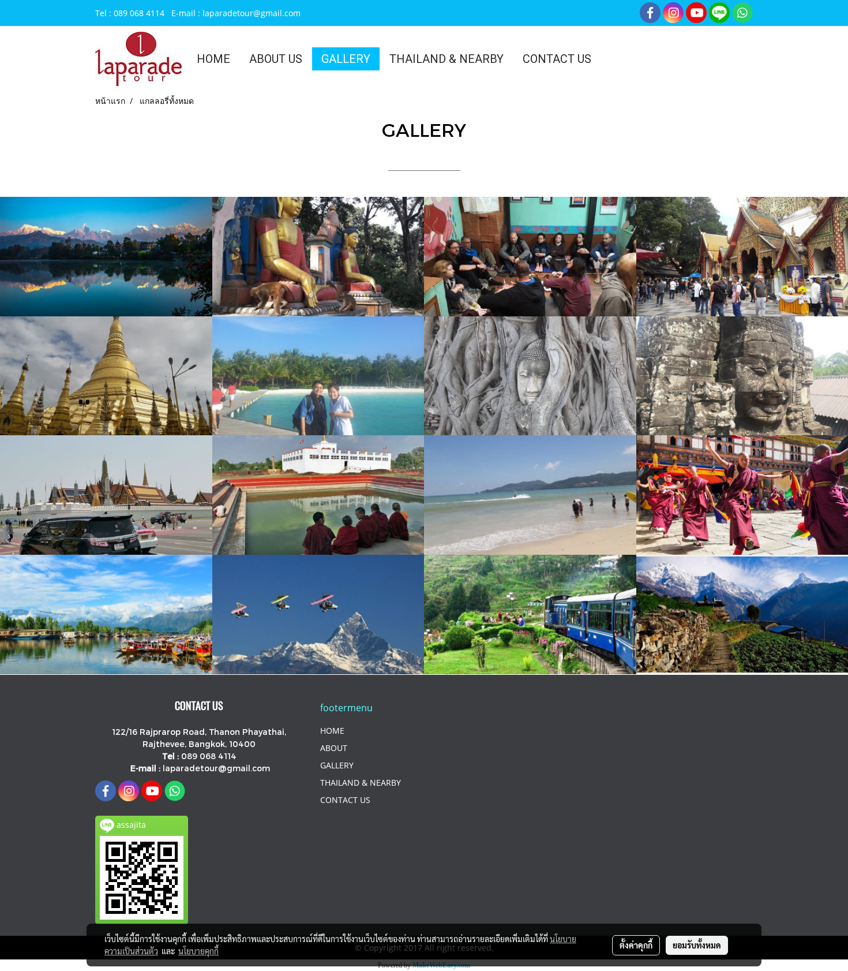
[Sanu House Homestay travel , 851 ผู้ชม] (530, 256)
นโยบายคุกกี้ (198, 951)
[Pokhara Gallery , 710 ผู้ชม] (318, 614)
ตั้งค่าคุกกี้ (636, 945)
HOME (213, 59)
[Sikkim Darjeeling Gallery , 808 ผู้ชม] (530, 614)
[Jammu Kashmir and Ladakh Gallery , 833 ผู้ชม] (106, 614)
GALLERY (345, 59)
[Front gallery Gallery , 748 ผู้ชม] (106, 256)
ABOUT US (275, 59)
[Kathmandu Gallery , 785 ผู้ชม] (318, 256)
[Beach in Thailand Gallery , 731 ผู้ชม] (530, 495)
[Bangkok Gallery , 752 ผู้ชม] (106, 495)
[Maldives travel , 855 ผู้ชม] (318, 376)
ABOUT (333, 747)
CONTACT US (557, 59)
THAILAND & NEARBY (446, 59)
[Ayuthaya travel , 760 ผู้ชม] (530, 376)
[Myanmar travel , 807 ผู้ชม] (106, 376)
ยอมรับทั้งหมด (697, 945)
